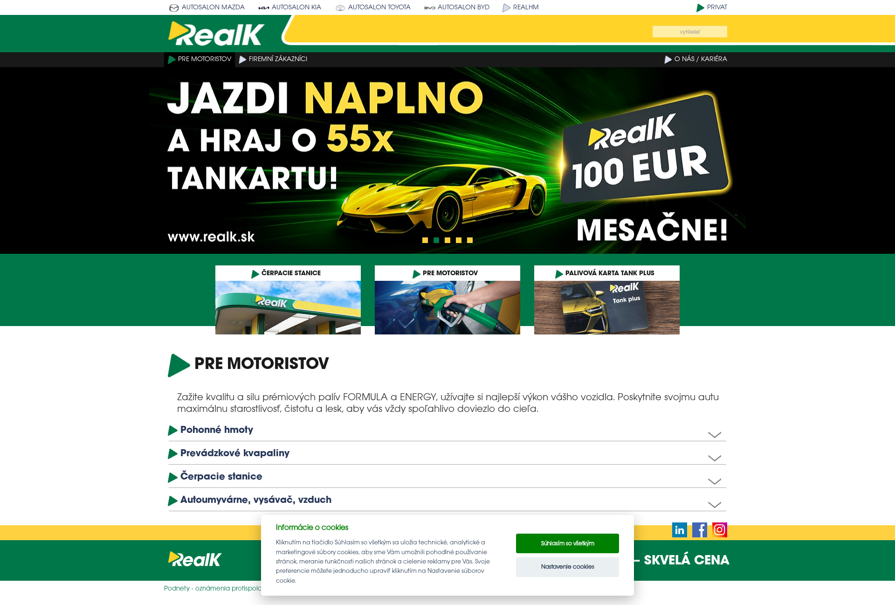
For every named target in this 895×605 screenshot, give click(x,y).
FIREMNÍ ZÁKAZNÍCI (278, 59)
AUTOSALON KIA (296, 8)
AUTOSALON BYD (463, 8)
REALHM (526, 8)
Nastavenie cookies (567, 567)
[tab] (447, 430)
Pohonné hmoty (216, 430)
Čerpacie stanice (221, 477)
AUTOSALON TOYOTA (379, 8)
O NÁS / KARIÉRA (701, 59)
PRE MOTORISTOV (204, 59)
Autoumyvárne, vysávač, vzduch (255, 500)
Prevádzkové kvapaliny (234, 453)
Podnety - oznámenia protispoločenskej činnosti (237, 589)
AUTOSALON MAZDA (213, 8)
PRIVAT (717, 8)
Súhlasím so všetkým (567, 543)
